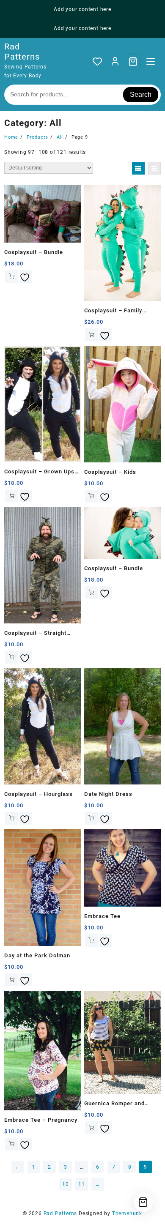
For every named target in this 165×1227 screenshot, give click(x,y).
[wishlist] (25, 276)
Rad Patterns (21, 51)
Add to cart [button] (11, 276)
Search (140, 94)
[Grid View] (138, 168)
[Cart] (133, 61)
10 (65, 1184)
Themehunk (127, 1213)
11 (81, 1184)
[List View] (154, 168)
